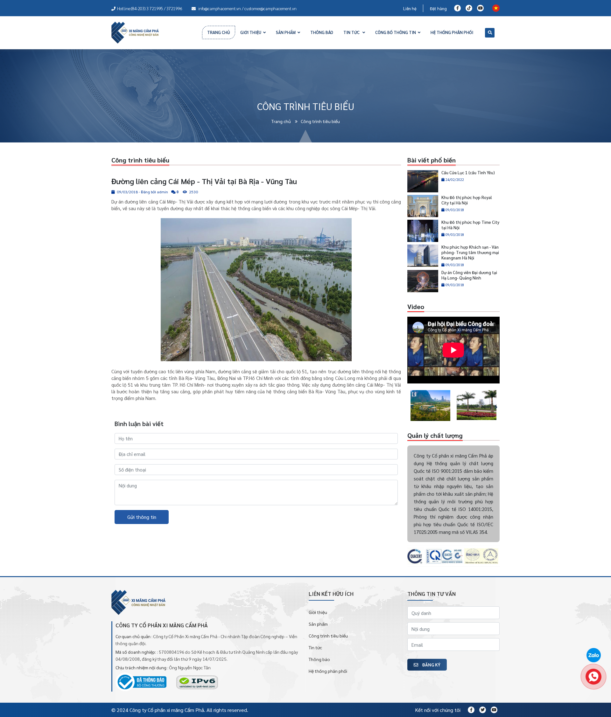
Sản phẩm (318, 624)
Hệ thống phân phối (328, 671)
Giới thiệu (318, 612)
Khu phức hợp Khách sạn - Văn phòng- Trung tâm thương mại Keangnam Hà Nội (470, 252)
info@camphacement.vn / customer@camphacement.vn (247, 8)
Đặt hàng (438, 8)
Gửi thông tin (141, 517)
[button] (408, 405)
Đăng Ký (430, 664)
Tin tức (315, 647)
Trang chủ (281, 121)
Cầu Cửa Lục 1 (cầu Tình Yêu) (468, 172)
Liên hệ (410, 8)
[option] (430, 405)
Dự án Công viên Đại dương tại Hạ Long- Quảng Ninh (469, 275)
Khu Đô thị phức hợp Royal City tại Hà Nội (466, 200)
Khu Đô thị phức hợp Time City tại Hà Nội (470, 224)
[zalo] (593, 656)
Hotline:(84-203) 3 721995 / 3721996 (149, 8)
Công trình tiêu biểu (328, 635)
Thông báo (319, 659)
